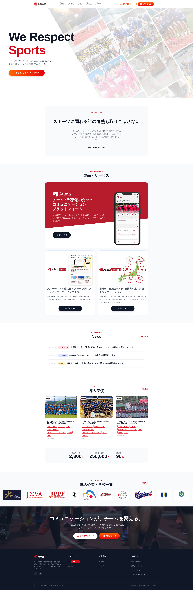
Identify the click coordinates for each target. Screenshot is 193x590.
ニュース (101, 566)
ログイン (75, 562)
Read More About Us (97, 147)
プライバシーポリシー (138, 574)
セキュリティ (155, 585)
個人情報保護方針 (144, 585)
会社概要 (101, 561)
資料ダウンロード (136, 566)
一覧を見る (144, 336)
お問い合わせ (135, 561)
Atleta (68, 562)
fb (40, 574)
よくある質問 (135, 570)
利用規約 (133, 585)
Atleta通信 (70, 566)
